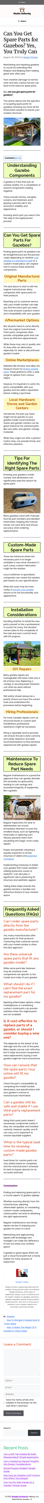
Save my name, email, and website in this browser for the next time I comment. (21, 1402)
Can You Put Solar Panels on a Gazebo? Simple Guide (19, 1484)
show (17, 158)
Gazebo (11, 1316)
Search (7, 1428)
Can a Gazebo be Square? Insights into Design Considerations (21, 1463)
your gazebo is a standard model (21, 259)
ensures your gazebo (23, 589)
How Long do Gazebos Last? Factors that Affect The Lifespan (22, 1477)
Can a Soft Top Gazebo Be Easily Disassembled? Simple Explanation (21, 1456)
